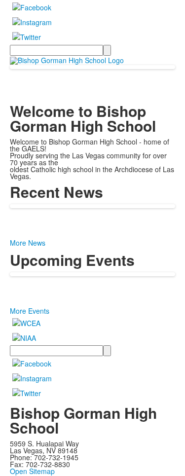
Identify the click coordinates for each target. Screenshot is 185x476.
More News (27, 243)
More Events (29, 311)
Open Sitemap (32, 471)
